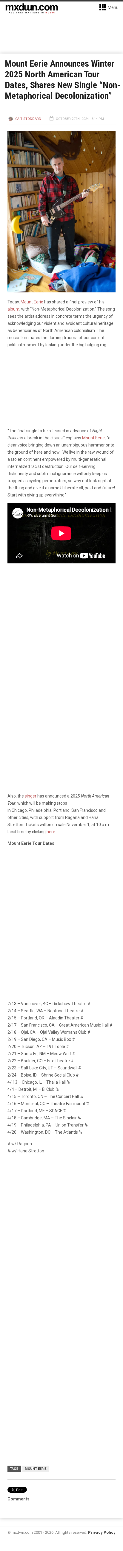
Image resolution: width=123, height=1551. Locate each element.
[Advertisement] (61, 1224)
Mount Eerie (32, 302)
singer (30, 796)
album (13, 309)
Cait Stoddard (28, 119)
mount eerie (35, 1469)
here (51, 831)
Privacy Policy (102, 1532)
